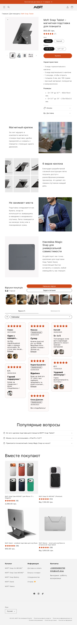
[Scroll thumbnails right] (69, 299)
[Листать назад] (7, 55)
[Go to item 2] (22, 299)
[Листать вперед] (36, 55)
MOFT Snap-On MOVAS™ (14, 568)
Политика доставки (51, 620)
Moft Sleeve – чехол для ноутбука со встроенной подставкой (52, 544)
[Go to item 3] (32, 299)
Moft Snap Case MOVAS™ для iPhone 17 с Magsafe (19, 497)
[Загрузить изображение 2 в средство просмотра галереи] (18, 55)
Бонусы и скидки (34, 573)
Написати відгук (49, 286)
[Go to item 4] (43, 299)
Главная (5, 14)
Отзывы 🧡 (32, 582)
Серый (48, 41)
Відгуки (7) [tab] (21, 311)
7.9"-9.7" (49, 49)
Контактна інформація (65, 620)
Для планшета (14, 14)
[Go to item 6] (65, 299)
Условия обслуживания (36, 620)
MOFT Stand (9, 582)
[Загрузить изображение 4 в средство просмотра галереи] (30, 55)
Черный (59, 41)
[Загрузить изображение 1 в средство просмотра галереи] (12, 55)
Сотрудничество (34, 577)
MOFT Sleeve (10, 586)
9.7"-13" (61, 49)
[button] (4, 7)
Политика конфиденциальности (62, 618)
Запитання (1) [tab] (55, 311)
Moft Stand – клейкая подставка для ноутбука (21, 543)
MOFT (16, 618)
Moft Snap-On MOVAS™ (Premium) (50, 496)
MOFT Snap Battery (12, 577)
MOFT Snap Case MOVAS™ (14, 573)
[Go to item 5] (54, 299)
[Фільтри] (7, 317)
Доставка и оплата (34, 568)
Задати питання (49, 290)
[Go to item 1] (11, 299)
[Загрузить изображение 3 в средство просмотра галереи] (24, 55)
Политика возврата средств (42, 618)
